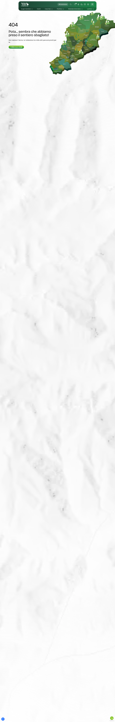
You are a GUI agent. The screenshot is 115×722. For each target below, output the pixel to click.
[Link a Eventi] (84, 4)
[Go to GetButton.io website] (112, 720)
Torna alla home (16, 47)
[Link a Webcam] (78, 4)
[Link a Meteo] (81, 4)
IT (92, 4)
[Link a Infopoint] (88, 4)
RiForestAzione (63, 4)
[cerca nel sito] (70, 4)
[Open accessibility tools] (3, 719)
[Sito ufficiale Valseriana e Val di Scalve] (25, 4)
